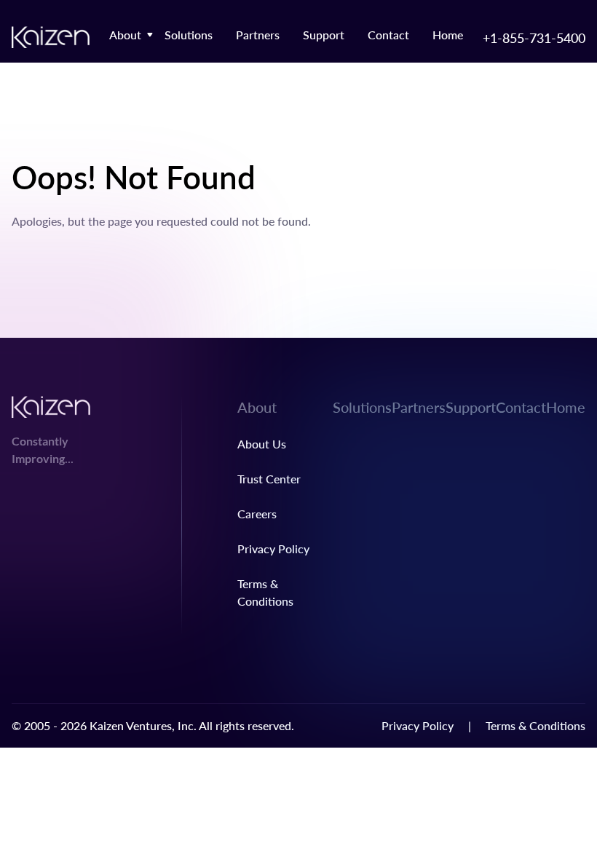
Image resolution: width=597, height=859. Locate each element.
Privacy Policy (273, 548)
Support (323, 34)
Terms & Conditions (535, 725)
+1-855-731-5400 (534, 37)
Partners (258, 34)
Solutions (189, 34)
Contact (388, 34)
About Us (261, 443)
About (125, 34)
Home (447, 34)
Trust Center (269, 478)
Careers (257, 513)
